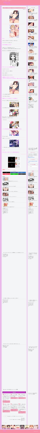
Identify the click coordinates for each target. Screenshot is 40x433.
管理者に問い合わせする (31, 157)
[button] (22, 174)
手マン (9, 169)
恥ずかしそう (7, 169)
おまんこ (4, 169)
